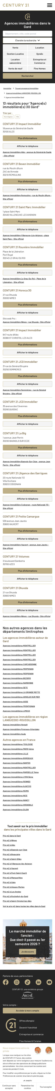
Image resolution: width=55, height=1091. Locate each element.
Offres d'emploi (26, 1020)
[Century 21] (16, 5)
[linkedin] (38, 982)
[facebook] (5, 982)
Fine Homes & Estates (30, 1041)
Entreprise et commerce (31, 1034)
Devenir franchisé (28, 1027)
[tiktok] (27, 982)
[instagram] (16, 982)
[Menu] (49, 5)
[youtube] (49, 982)
